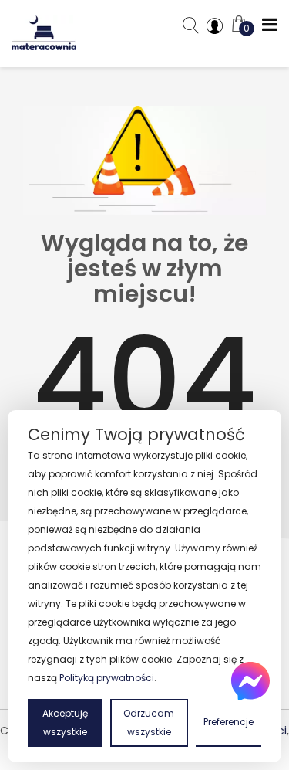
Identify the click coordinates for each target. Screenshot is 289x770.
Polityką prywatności (106, 677)
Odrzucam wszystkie (148, 722)
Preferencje (228, 721)
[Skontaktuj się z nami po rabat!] (250, 681)
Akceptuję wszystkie (65, 722)
